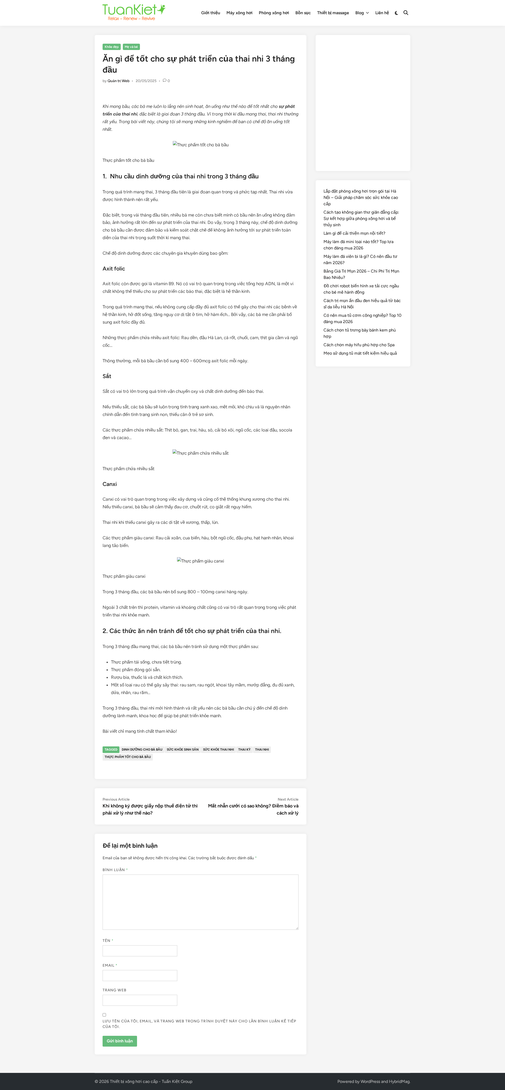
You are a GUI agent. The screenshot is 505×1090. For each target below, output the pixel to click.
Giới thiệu (210, 12)
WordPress (370, 1081)
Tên (108, 940)
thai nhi (262, 749)
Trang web (115, 990)
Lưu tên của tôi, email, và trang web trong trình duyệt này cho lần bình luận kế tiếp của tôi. (199, 1024)
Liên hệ (382, 12)
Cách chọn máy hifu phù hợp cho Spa (359, 344)
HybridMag (399, 1081)
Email (110, 965)
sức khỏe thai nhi (218, 749)
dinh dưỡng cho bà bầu (142, 749)
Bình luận (115, 870)
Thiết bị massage (333, 12)
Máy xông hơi (239, 12)
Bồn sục (303, 12)
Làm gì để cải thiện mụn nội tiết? (354, 233)
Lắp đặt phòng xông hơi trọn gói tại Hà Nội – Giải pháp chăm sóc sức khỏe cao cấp (361, 197)
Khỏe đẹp (112, 47)
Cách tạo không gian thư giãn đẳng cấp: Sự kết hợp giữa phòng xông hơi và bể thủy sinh (361, 218)
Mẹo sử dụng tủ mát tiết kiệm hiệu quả (360, 353)
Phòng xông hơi (274, 12)
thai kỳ (244, 749)
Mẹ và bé (131, 47)
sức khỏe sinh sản (183, 749)
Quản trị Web (118, 81)
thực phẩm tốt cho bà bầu (128, 757)
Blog (359, 12)
